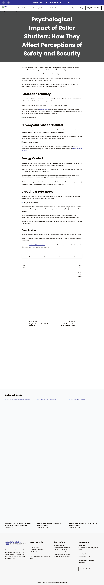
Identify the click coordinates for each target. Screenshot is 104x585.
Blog (73, 8)
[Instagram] (8, 2)
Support (89, 8)
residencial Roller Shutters (37, 245)
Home (12, 8)
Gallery (80, 8)
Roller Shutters (22, 8)
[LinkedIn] (74, 256)
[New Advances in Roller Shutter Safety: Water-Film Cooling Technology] (20, 460)
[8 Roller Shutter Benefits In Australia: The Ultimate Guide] (84, 460)
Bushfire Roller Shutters (62, 556)
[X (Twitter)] (44, 256)
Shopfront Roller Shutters (63, 554)
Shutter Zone (54, 8)
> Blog (31, 554)
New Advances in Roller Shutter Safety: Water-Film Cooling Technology (18, 524)
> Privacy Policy (34, 547)
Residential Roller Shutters (63, 550)
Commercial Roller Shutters (64, 552)
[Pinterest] (59, 256)
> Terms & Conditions (36, 550)
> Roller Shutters (59, 546)
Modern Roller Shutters (62, 548)
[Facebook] (3, 2)
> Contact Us (34, 552)
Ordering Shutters (38, 8)
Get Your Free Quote (86, 569)
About (66, 8)
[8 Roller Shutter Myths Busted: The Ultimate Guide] (52, 460)
